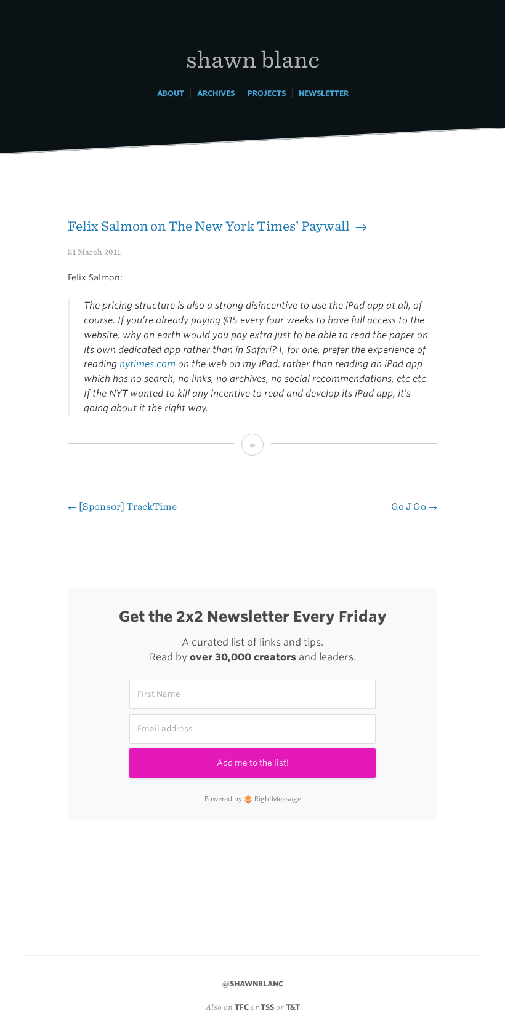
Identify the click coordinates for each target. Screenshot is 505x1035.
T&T (293, 1007)
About (170, 93)
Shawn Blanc (253, 58)
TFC (242, 1007)
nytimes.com (147, 364)
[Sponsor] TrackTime (122, 506)
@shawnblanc (252, 983)
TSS (267, 1007)
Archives (216, 93)
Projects (267, 93)
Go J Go (414, 506)
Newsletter (324, 93)
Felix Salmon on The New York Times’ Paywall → (217, 226)
